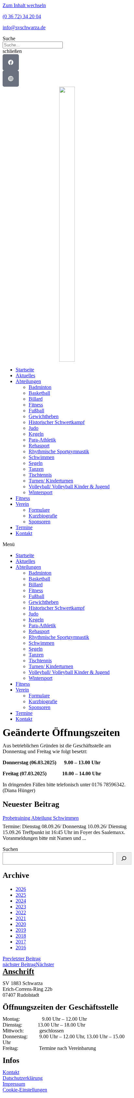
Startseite (25, 369)
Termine (24, 527)
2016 (21, 947)
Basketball (39, 393)
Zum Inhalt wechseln (24, 5)
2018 (21, 936)
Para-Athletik (42, 440)
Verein (22, 504)
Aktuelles (25, 375)
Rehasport (39, 445)
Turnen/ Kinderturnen (51, 480)
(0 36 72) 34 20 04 (22, 16)
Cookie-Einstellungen (25, 1089)
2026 (21, 889)
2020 (21, 924)
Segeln (36, 463)
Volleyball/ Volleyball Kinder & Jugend (69, 486)
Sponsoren (39, 521)
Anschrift (18, 971)
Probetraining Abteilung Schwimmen (41, 818)
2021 (21, 918)
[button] (67, 39)
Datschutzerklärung (23, 1078)
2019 (21, 930)
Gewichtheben (44, 416)
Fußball (36, 410)
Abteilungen (28, 381)
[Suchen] (123, 858)
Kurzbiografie (43, 515)
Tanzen (36, 469)
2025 (21, 895)
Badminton (40, 387)
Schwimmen (41, 457)
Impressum (14, 1084)
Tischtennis (40, 475)
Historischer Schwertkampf (57, 422)
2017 (21, 941)
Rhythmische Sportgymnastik (59, 451)
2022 (21, 912)
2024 (21, 901)
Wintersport (40, 492)
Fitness (36, 404)
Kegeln (36, 434)
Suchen (10, 849)
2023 (21, 906)
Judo (33, 428)
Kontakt (24, 533)
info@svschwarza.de (24, 27)
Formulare (39, 510)
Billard (36, 399)
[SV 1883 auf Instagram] (11, 78)
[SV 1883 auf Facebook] (11, 62)
